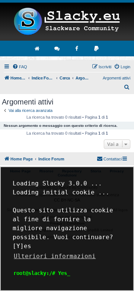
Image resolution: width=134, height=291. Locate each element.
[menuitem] (19, 66)
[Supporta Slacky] (96, 48)
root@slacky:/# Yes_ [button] (41, 273)
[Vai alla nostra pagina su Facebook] (77, 48)
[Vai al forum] (57, 48)
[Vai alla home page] (37, 48)
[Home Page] (67, 21)
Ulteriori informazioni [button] (55, 256)
